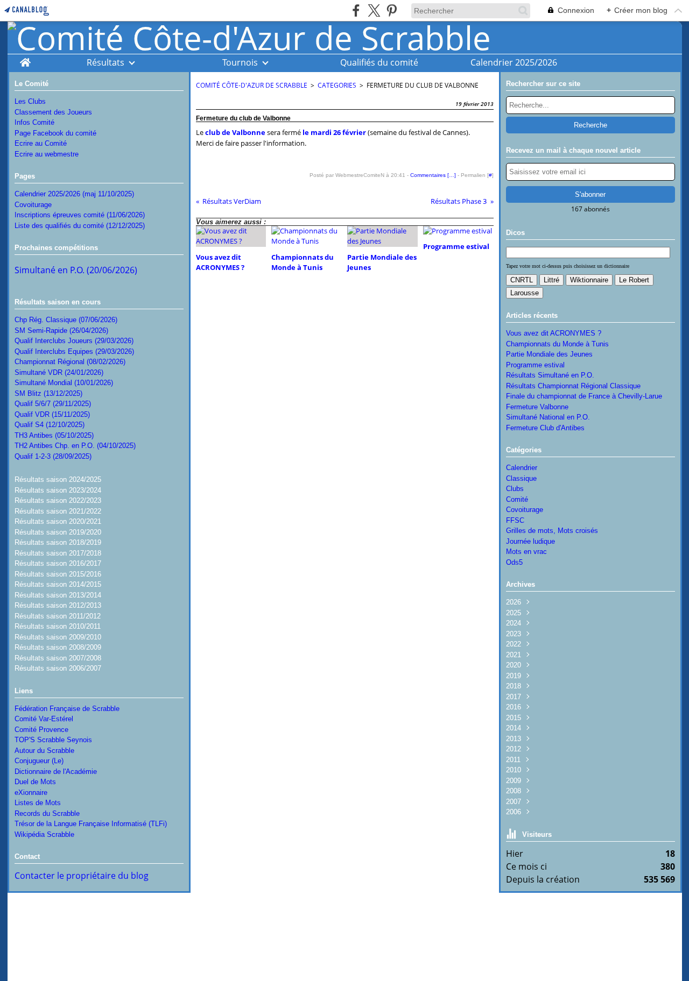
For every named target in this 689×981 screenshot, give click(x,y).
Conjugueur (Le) (39, 761)
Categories (337, 85)
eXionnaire (31, 792)
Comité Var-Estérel (44, 719)
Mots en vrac (526, 552)
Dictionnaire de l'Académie (56, 771)
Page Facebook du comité (55, 133)
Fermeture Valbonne (537, 407)
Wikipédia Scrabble (44, 834)
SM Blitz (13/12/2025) (48, 393)
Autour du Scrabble (44, 751)
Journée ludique (530, 541)
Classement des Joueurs (53, 112)
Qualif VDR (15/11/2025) (52, 414)
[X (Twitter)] (374, 10)
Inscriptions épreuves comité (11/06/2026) (80, 215)
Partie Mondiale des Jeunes (549, 354)
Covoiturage (33, 205)
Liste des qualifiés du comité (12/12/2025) (80, 226)
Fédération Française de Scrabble (67, 709)
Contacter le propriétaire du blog (82, 876)
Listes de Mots (38, 803)
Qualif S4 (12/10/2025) (50, 425)
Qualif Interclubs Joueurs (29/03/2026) (74, 341)
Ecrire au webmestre (47, 154)
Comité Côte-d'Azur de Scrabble (251, 85)
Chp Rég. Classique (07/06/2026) (66, 320)
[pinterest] (391, 10)
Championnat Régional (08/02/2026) (70, 362)
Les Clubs (30, 101)
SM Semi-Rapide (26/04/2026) (61, 330)
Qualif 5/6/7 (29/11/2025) (53, 404)
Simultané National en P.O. (548, 417)
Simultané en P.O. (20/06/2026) (76, 270)
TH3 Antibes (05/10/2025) (54, 435)
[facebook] (356, 10)
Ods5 (514, 562)
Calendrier (521, 468)
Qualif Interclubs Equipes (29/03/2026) (74, 351)
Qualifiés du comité (379, 62)
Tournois (240, 62)
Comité (517, 499)
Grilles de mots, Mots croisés (552, 531)
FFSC (515, 520)
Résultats (105, 62)
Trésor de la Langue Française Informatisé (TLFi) (91, 824)
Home (25, 59)
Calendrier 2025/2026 (513, 62)
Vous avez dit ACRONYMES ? (553, 333)
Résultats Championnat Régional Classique (573, 386)
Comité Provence (41, 730)
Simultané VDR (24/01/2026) (59, 372)
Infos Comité (34, 122)
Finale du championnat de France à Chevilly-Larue (584, 396)
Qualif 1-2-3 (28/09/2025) (53, 456)
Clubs (515, 489)
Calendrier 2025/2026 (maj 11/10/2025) (74, 194)
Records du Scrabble (47, 813)
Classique (521, 478)
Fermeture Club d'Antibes (545, 428)
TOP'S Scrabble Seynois (53, 740)
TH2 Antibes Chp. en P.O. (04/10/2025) (75, 446)
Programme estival (535, 365)
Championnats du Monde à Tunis (557, 344)
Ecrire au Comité (41, 143)
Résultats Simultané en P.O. (550, 375)
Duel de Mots (35, 782)
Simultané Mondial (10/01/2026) (64, 383)
